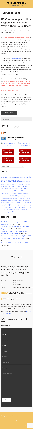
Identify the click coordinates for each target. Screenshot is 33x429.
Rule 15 (6, 209)
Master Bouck (5, 198)
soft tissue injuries (7, 212)
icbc (11, 191)
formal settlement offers (19, 188)
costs (14, 184)
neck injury (23, 198)
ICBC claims (18, 191)
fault (9, 188)
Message (5, 368)
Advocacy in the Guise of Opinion (10, 177)
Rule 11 (6, 207)
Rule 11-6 (12, 207)
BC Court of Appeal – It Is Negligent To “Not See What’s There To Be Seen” (16, 22)
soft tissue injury (18, 211)
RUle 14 (24, 207)
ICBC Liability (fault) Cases (8, 32)
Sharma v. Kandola (16, 58)
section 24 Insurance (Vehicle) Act (23, 209)
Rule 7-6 (25, 202)
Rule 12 (18, 207)
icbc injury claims (14, 193)
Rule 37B (12, 209)
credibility (20, 184)
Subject (4, 357)
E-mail (4, 345)
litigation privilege (22, 195)
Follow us (6, 133)
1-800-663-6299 (18, 280)
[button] (16, 421)
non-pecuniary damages (20, 200)
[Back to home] (16, 4)
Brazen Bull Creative (13, 416)
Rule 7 (13, 202)
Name (4, 334)
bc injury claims (24, 177)
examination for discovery (17, 186)
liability (13, 196)
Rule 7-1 (19, 202)
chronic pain (7, 184)
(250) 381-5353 (17, 285)
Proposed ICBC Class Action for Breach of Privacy (15, 243)
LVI (29, 195)
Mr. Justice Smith (14, 198)
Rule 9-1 (15, 205)
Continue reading (9, 112)
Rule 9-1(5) (22, 205)
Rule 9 (8, 205)
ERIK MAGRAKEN (11, 31)
